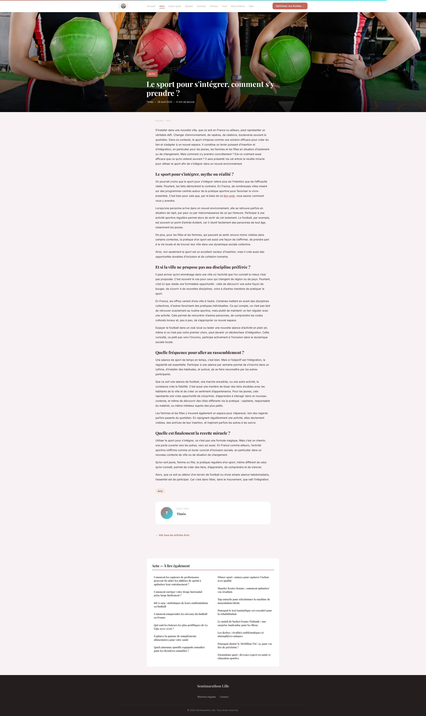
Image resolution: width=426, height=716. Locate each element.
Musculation (238, 5)
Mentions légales (207, 696)
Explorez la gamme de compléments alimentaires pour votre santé (175, 637)
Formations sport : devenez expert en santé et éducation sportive (244, 656)
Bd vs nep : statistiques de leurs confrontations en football (181, 604)
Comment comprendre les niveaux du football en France (180, 615)
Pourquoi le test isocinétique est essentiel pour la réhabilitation (245, 612)
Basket (189, 5)
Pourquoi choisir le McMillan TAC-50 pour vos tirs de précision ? (245, 645)
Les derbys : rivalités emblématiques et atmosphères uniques (241, 634)
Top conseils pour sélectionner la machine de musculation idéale (244, 601)
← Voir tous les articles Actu (172, 535)
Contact (224, 696)
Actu (162, 5)
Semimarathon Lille (213, 686)
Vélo (251, 5)
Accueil (151, 5)
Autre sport (175, 5)
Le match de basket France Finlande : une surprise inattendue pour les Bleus (242, 623)
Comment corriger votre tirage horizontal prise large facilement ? (178, 593)
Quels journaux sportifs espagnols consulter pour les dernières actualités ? (179, 649)
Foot (224, 5)
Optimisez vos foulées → (290, 5)
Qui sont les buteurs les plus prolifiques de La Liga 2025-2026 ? (181, 626)
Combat (201, 5)
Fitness (214, 5)
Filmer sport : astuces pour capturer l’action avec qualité (243, 578)
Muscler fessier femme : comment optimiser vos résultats (243, 590)
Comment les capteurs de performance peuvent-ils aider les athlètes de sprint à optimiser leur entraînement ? (177, 580)
